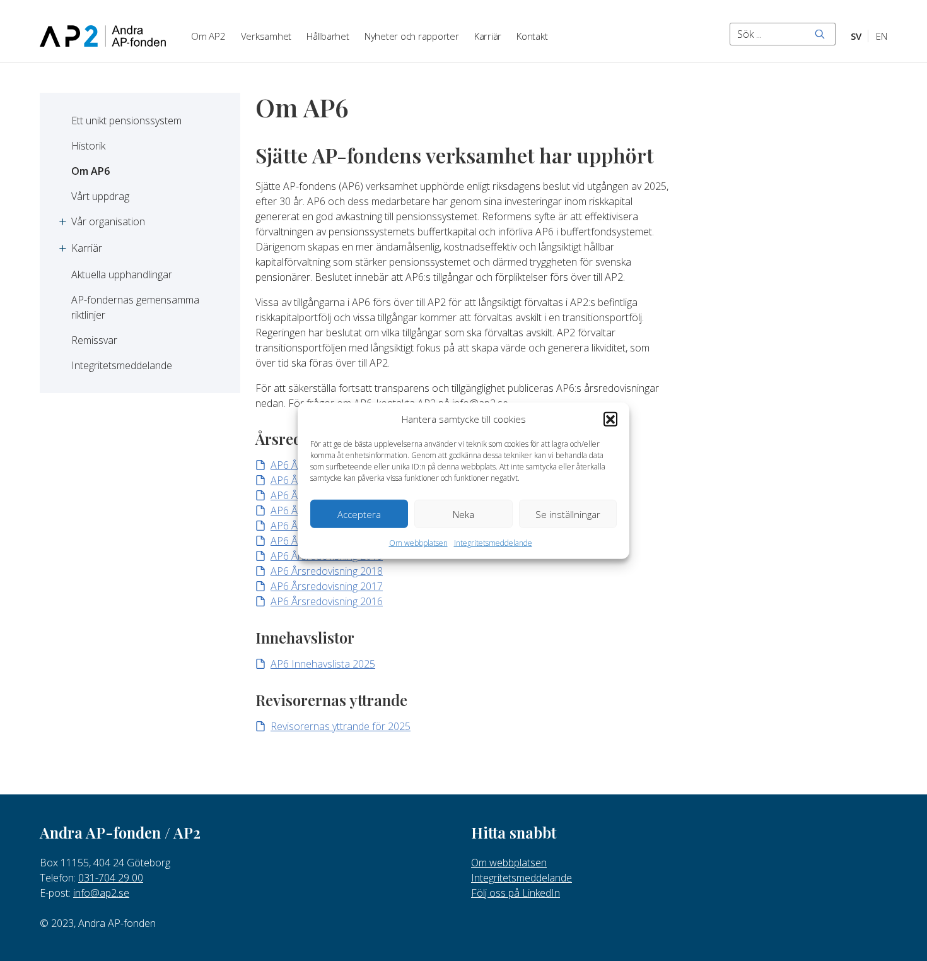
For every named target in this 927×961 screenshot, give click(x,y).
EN (881, 36)
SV (856, 36)
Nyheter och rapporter (411, 36)
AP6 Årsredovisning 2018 (327, 571)
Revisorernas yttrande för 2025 (341, 726)
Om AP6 (90, 171)
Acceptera (359, 513)
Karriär (487, 36)
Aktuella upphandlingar (121, 274)
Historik (88, 146)
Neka (463, 513)
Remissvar (94, 340)
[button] (610, 419)
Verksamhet (266, 36)
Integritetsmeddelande (493, 543)
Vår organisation (108, 221)
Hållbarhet (327, 36)
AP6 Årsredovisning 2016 (327, 601)
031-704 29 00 (110, 878)
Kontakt (531, 36)
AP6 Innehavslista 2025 (323, 664)
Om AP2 (208, 36)
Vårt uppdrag (100, 196)
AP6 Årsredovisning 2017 (327, 586)
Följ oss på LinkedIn (515, 893)
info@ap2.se (101, 893)
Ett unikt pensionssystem (126, 120)
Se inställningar (567, 513)
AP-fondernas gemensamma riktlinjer (136, 307)
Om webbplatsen (418, 543)
